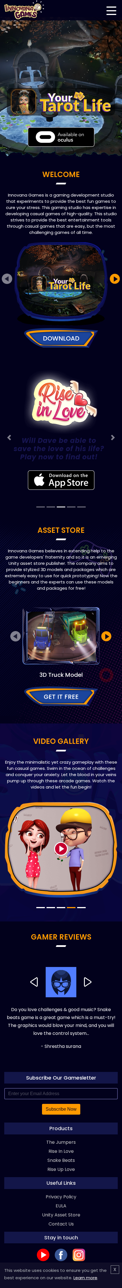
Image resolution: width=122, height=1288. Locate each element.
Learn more (85, 1278)
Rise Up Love (61, 1169)
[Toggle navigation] (111, 9)
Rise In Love (61, 1151)
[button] (9, 437)
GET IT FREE (61, 696)
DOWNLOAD (61, 338)
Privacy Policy (61, 1197)
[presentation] (7, 279)
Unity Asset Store (61, 1215)
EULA (61, 1206)
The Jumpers (61, 1142)
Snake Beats (61, 1160)
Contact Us (61, 1224)
